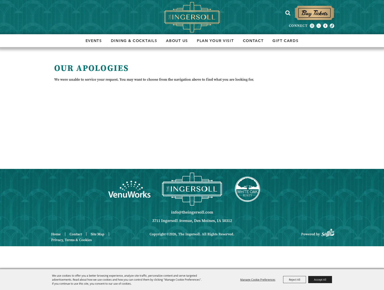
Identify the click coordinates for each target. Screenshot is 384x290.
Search (288, 13)
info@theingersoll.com (192, 212)
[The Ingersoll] (192, 17)
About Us (177, 40)
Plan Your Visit (215, 40)
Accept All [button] (320, 279)
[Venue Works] (129, 189)
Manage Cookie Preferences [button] (257, 279)
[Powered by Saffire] (328, 232)
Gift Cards (285, 40)
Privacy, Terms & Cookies (71, 240)
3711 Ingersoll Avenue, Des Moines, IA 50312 (192, 220)
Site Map (97, 234)
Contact (253, 40)
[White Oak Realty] (247, 189)
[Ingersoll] (192, 189)
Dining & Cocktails (134, 40)
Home (56, 234)
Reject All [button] (294, 279)
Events (94, 40)
